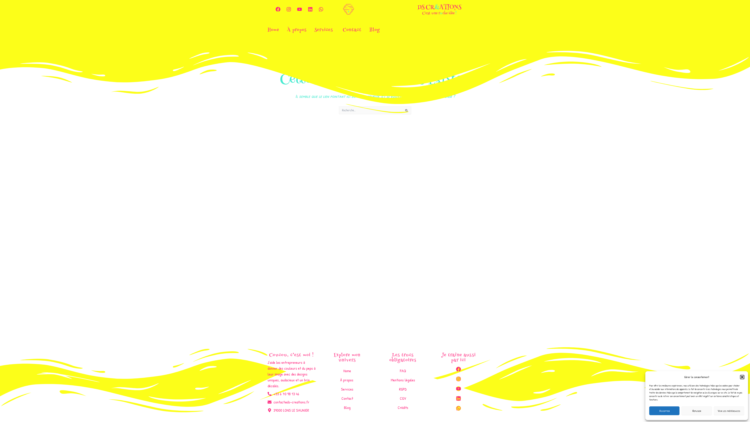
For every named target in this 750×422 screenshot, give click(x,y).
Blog (374, 30)
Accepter (664, 411)
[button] (742, 377)
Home (273, 30)
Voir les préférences (729, 411)
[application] (334, 30)
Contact (352, 30)
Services (323, 30)
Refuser (696, 411)
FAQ (403, 370)
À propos (297, 30)
